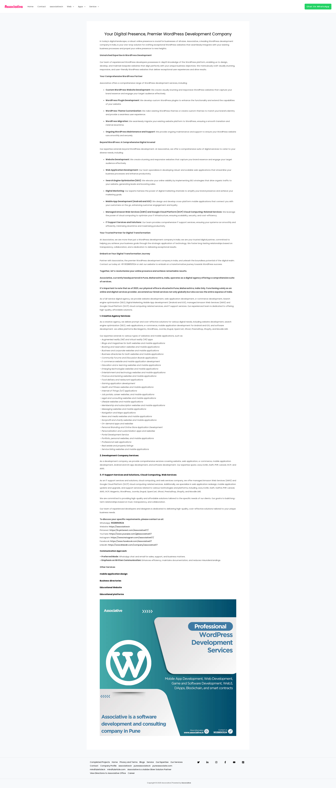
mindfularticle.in (97, 769)
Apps (80, 6)
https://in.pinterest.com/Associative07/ (129, 530)
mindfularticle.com (116, 769)
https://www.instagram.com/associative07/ (132, 537)
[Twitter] (198, 762)
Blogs (142, 762)
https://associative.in (119, 526)
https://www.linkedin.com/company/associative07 (133, 544)
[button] (73, 6)
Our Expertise (162, 762)
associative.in (56, 6)
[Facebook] (225, 762)
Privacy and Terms (129, 762)
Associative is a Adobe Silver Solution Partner (149, 769)
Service (92, 6)
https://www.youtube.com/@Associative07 (130, 533)
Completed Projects (100, 762)
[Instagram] (216, 762)
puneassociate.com (162, 765)
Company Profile (108, 765)
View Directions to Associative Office (108, 773)
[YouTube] (234, 762)
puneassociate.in (142, 765)
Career (131, 773)
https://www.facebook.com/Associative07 (131, 541)
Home (30, 6)
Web (69, 6)
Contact (41, 6)
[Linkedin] (207, 762)
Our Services (176, 762)
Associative (186, 783)
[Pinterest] (243, 762)
